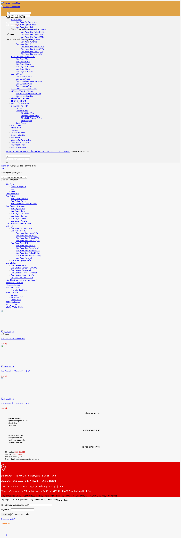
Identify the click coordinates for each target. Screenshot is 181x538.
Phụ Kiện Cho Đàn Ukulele (22, 277)
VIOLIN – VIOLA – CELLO (22, 91)
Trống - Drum (11, 304)
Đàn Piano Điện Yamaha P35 (13, 338)
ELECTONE (16, 125)
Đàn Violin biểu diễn (24, 96)
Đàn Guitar (10, 196)
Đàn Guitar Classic (23, 79)
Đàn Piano (10, 226)
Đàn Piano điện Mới (24, 27)
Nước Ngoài (26, 120)
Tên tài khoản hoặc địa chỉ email (15, 505)
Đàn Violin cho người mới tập (28, 93)
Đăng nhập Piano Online (21, 140)
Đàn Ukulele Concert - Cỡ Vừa (24, 268)
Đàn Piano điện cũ (23, 44)
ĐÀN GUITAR (17, 74)
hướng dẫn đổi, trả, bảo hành (26, 491)
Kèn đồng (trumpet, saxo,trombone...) (21, 280)
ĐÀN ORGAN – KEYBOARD (23, 56)
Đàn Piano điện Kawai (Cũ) (32, 54)
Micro (13, 191)
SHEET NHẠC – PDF (20, 106)
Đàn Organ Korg (23, 69)
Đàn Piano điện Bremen (30, 39)
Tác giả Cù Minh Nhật (30, 115)
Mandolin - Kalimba (14, 282)
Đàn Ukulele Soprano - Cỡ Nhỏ (24, 272)
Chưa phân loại (12, 193)
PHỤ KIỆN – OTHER (20, 103)
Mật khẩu (6, 509)
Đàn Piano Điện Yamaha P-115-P (15, 403)
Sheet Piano (21, 123)
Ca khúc (19, 108)
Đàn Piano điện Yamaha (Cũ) (32, 46)
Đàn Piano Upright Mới (26, 24)
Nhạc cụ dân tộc (13, 285)
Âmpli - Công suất (18, 186)
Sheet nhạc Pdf (12, 292)
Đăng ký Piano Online (20, 142)
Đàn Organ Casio (23, 61)
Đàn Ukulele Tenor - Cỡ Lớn (22, 275)
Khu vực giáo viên (18, 147)
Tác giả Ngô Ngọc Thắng (31, 118)
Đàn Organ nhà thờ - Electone (18, 223)
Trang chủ (5, 166)
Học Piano (15, 137)
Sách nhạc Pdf (22, 110)
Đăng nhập (6, 514)
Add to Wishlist (7, 332)
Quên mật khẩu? (8, 519)
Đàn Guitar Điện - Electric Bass (24, 203)
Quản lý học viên (18, 132)
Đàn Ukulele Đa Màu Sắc (21, 270)
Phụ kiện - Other (13, 287)
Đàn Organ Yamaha (24, 59)
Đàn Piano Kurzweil (29, 42)
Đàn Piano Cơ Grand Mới (26, 22)
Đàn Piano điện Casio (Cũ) (32, 51)
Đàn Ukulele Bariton (19, 265)
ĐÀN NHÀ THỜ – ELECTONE (24, 88)
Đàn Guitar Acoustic (24, 76)
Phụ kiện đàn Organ (19, 290)
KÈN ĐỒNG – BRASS (20, 98)
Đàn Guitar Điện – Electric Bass (29, 81)
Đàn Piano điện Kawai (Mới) (32, 37)
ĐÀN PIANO (16, 19)
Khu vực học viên (18, 145)
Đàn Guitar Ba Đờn (24, 86)
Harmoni (14, 130)
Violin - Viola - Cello (14, 307)
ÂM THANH (11, 184)
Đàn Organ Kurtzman (25, 66)
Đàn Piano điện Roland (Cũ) (32, 49)
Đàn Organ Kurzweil (24, 71)
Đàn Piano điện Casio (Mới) (32, 34)
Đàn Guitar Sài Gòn (24, 84)
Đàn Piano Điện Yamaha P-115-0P (15, 371)
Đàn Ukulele (11, 263)
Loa (12, 189)
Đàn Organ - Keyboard (15, 206)
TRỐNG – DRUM (18, 101)
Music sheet (16, 127)
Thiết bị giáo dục (13, 302)
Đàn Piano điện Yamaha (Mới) (33, 29)
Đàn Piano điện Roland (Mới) (33, 32)
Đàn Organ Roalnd (23, 64)
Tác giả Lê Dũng (27, 113)
